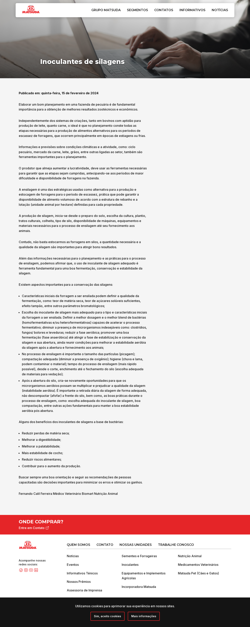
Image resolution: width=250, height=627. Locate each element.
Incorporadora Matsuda (139, 587)
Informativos (192, 10)
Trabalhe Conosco (176, 545)
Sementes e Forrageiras (139, 556)
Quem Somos (78, 545)
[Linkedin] (36, 571)
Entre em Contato (32, 528)
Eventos (73, 565)
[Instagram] (26, 571)
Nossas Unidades (136, 545)
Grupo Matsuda (106, 10)
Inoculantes (130, 565)
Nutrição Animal (190, 556)
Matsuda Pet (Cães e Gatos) (198, 573)
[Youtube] (31, 571)
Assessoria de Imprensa (84, 590)
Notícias (220, 10)
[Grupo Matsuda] (36, 14)
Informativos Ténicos (82, 573)
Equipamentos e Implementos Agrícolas (143, 575)
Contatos (163, 10)
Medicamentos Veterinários (198, 565)
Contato (104, 545)
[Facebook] (21, 571)
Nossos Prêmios (79, 582)
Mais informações (143, 616)
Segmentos (137, 10)
